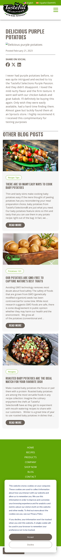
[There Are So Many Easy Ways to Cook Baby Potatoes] (30, 170)
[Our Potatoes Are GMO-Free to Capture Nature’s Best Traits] (30, 264)
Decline (30, 544)
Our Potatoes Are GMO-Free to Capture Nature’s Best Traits (25, 279)
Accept (30, 537)
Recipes (12, 371)
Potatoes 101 (15, 271)
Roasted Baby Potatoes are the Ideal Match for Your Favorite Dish (29, 380)
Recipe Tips (13, 177)
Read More (15, 225)
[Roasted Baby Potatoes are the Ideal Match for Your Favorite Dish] (30, 364)
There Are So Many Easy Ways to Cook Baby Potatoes (29, 186)
